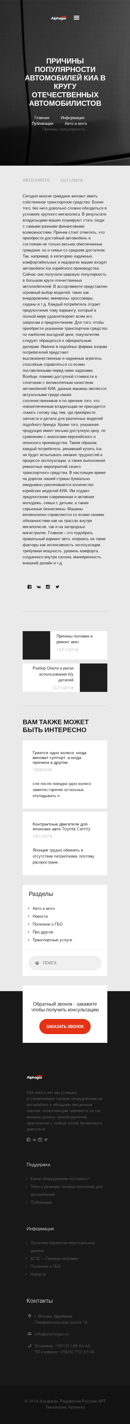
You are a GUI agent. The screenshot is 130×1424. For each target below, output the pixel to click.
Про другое (43, 931)
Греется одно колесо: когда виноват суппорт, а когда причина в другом (59, 757)
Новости (40, 916)
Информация (72, 117)
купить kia (92, 448)
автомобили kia (37, 268)
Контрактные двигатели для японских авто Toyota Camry (61, 826)
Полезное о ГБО (48, 924)
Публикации (42, 123)
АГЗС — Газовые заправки (54, 1258)
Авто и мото (76, 123)
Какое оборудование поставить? (60, 1178)
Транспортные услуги (52, 939)
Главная (41, 117)
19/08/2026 (42, 769)
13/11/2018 (71, 180)
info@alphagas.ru (51, 1334)
